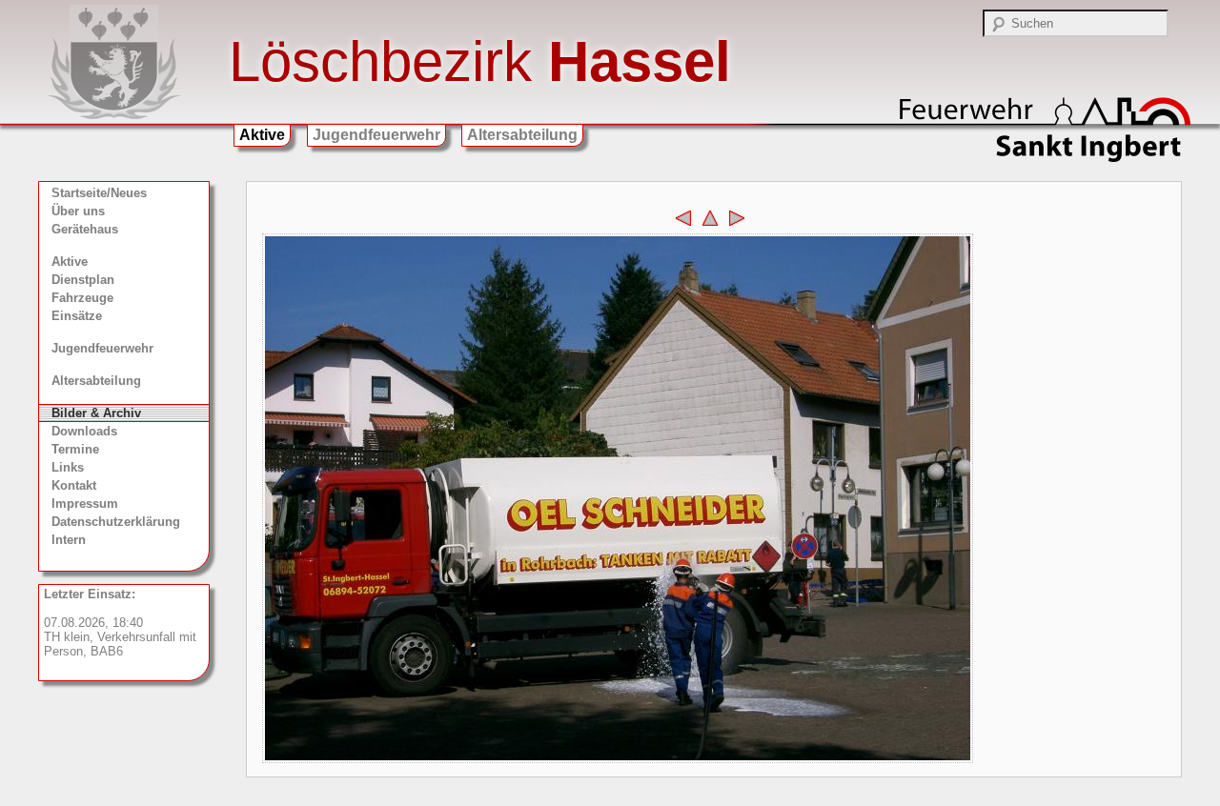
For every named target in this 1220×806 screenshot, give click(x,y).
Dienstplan (82, 279)
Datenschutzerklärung (115, 521)
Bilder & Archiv (96, 413)
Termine (75, 449)
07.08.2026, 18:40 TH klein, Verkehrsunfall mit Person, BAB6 (120, 622)
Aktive (262, 135)
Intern (68, 540)
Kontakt (73, 485)
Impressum (84, 503)
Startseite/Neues (99, 193)
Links (67, 467)
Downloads (84, 431)
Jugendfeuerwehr (376, 135)
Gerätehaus (84, 229)
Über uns (78, 211)
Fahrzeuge (82, 298)
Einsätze (76, 316)
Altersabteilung (522, 135)
